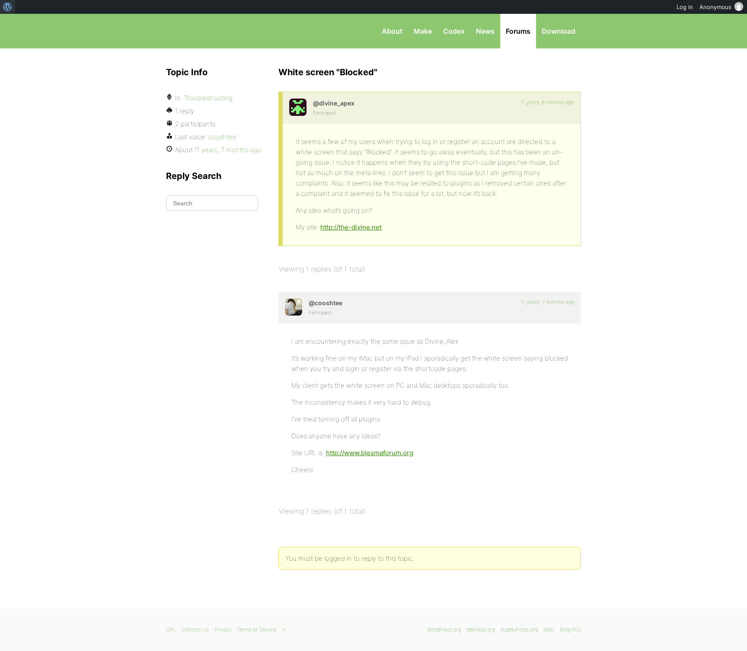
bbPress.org (211, 31)
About (392, 31)
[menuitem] (7, 7)
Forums (518, 31)
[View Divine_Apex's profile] (297, 107)
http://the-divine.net (351, 227)
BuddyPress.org (519, 629)
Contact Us (195, 629)
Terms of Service (257, 629)
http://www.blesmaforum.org (369, 453)
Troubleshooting (208, 98)
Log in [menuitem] (685, 6)
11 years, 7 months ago (548, 302)
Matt (548, 629)
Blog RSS (570, 629)
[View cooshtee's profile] (293, 307)
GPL (171, 629)
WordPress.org (444, 629)
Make (423, 31)
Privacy (223, 629)
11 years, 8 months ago (547, 102)
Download (558, 31)
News (485, 31)
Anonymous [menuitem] (715, 6)
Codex (454, 31)
